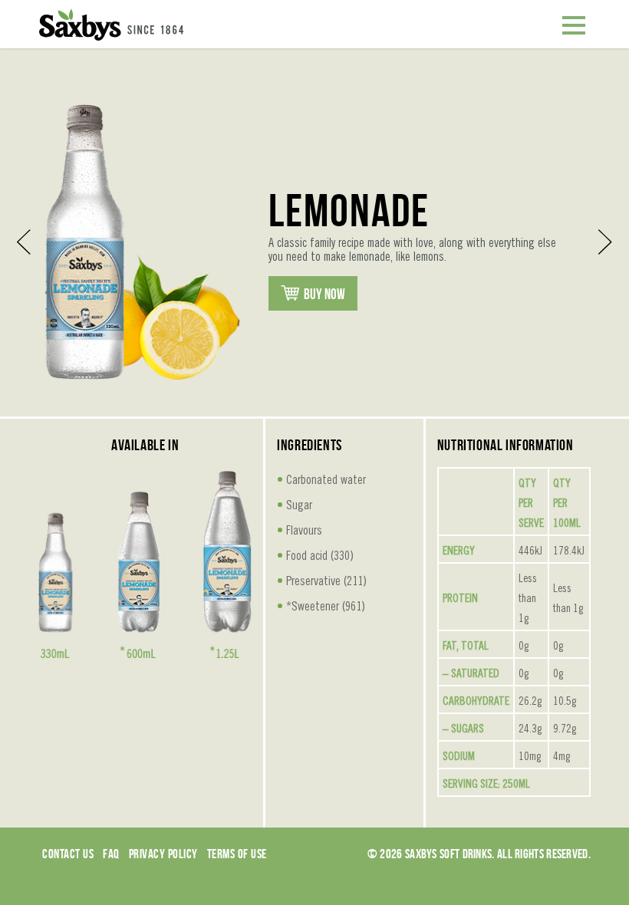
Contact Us (68, 854)
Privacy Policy (163, 854)
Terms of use (237, 854)
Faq (111, 854)
